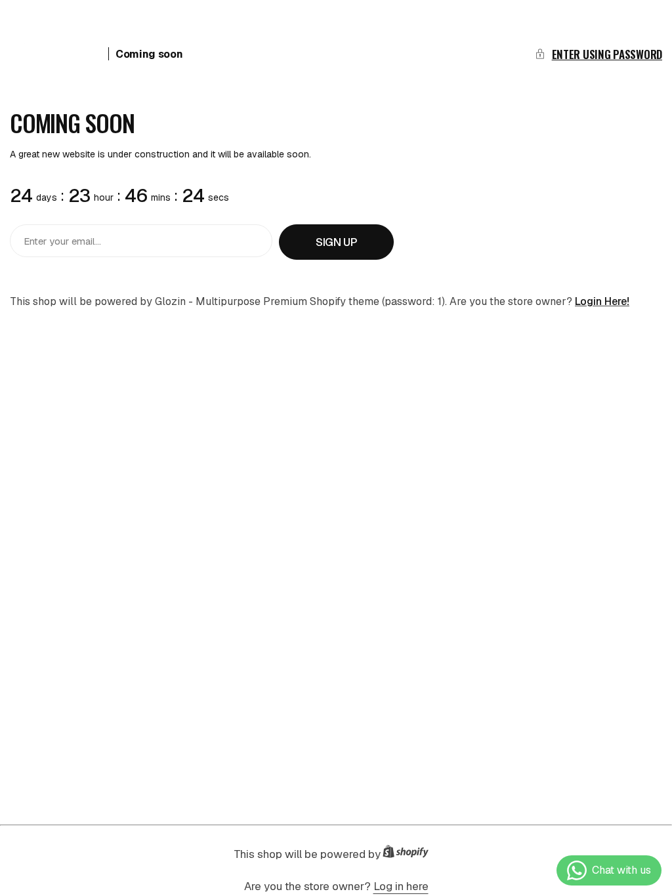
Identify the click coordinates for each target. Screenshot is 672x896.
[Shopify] (409, 854)
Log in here (401, 886)
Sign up (336, 242)
